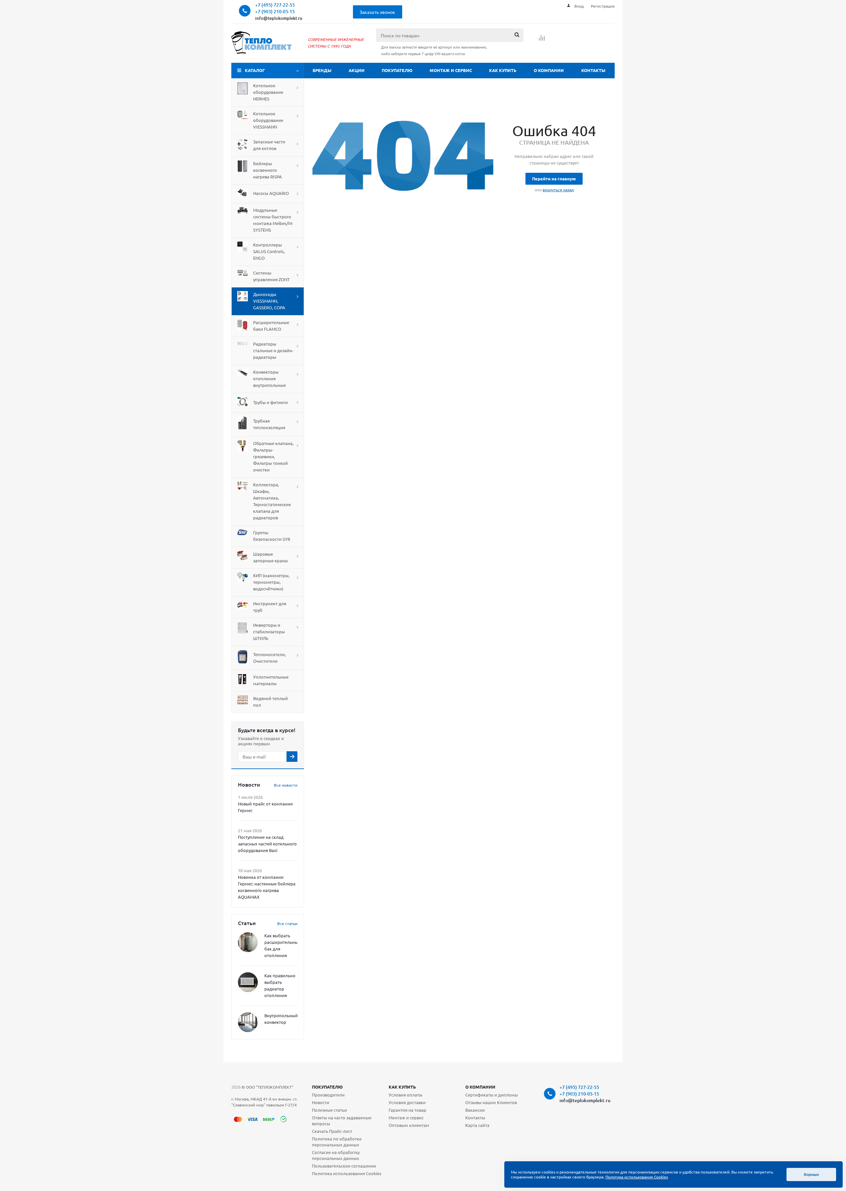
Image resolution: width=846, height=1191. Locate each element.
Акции (357, 70)
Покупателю (397, 70)
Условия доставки (407, 1102)
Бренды (322, 70)
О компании (549, 70)
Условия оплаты (405, 1095)
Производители (328, 1095)
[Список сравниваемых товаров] (542, 40)
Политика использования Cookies (346, 1173)
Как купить (503, 70)
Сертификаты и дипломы (491, 1095)
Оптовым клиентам (409, 1125)
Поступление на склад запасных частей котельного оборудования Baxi (267, 843)
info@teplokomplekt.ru (278, 18)
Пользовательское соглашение (344, 1166)
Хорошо (811, 1174)
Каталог (255, 70)
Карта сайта (477, 1125)
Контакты (593, 70)
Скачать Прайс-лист (332, 1131)
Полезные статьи (329, 1110)
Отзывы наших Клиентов (491, 1102)
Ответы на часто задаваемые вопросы (341, 1120)
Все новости (285, 785)
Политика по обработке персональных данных (337, 1141)
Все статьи (287, 923)
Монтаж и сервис (451, 70)
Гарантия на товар (407, 1110)
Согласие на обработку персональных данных (336, 1155)
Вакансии (475, 1110)
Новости (320, 1102)
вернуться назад (558, 189)
